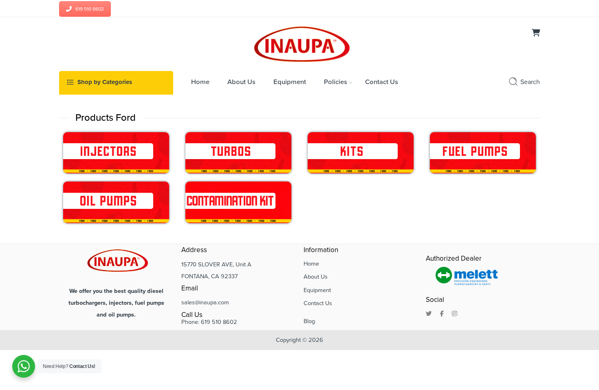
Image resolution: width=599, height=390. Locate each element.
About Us (316, 276)
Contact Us (318, 303)
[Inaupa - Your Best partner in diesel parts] (299, 43)
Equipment (317, 290)
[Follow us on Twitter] (429, 314)
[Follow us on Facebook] (442, 314)
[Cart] (536, 33)
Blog (309, 321)
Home (311, 263)
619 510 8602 (89, 9)
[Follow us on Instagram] (454, 314)
